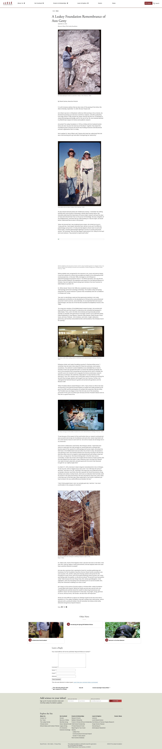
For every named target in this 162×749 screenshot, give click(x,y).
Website (54, 676)
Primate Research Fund (78, 726)
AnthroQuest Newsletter (99, 728)
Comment (55, 667)
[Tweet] (64, 607)
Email (54, 673)
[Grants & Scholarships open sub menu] (67, 3)
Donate (62, 718)
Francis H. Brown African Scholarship (82, 722)
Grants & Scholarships (59, 3)
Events (100, 3)
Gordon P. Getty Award (79, 735)
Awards (74, 730)
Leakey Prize (76, 732)
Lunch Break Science (97, 720)
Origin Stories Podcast (98, 724)
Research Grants (76, 718)
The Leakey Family (45, 722)
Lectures (94, 718)
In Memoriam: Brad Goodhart (39, 640)
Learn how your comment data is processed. (86, 682)
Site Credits (50, 744)
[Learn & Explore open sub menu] (88, 3)
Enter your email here (95, 698)
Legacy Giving (63, 726)
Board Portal (43, 744)
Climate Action (44, 724)
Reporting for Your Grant (78, 728)
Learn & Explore (82, 3)
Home (54, 11)
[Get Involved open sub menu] (43, 3)
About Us (20, 3)
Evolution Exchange (65, 730)
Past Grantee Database (78, 737)
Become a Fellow (64, 720)
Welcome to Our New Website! (116, 640)
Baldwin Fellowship (77, 720)
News (114, 3)
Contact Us (43, 718)
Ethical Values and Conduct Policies (49, 726)
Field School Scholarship (78, 724)
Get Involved (38, 3)
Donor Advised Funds (65, 724)
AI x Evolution (63, 728)
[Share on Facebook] (62, 607)
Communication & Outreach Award (82, 734)
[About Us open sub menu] (24, 3)
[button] (156, 3)
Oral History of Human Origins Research (103, 722)
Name (54, 670)
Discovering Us (96, 726)
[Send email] (66, 607)
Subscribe (115, 700)
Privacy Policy (57, 744)
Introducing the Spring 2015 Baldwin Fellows (81, 624)
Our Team (43, 720)
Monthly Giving (64, 722)
